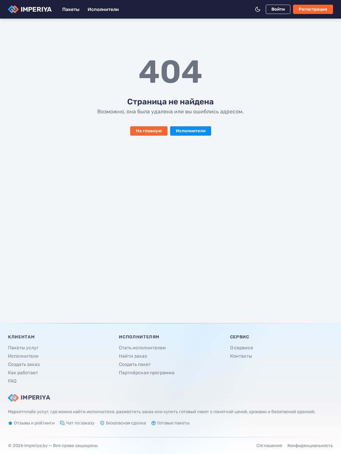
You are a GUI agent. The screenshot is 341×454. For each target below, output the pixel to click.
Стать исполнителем (142, 348)
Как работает (23, 373)
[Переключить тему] (257, 9)
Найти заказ (133, 356)
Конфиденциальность (310, 445)
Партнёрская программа (146, 373)
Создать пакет (135, 364)
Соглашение (269, 445)
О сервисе (241, 348)
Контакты (241, 356)
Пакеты (71, 9)
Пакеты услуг (23, 348)
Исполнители (103, 9)
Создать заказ (24, 364)
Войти (278, 9)
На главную (149, 130)
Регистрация (313, 9)
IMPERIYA (36, 9)
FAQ (12, 381)
